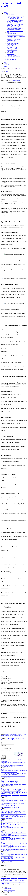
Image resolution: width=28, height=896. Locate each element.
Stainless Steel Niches (12, 48)
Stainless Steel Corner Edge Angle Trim (16, 36)
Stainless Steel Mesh (11, 40)
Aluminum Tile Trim (11, 33)
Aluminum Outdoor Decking (13, 56)
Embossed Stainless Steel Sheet (14, 21)
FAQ (9, 64)
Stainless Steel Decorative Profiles (15, 35)
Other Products (10, 51)
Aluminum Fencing (11, 55)
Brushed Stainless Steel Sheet (13, 25)
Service (11, 59)
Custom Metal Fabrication (13, 43)
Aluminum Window (11, 44)
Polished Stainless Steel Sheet (14, 18)
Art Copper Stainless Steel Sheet (14, 17)
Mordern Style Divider (12, 47)
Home (5, 12)
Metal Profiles (10, 32)
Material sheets (10, 14)
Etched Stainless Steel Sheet (13, 22)
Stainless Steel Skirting (12, 37)
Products (6, 13)
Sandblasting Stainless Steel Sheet (15, 28)
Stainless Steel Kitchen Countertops (15, 24)
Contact (5, 66)
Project (15, 59)
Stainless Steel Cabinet (12, 50)
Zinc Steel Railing (11, 54)
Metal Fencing (10, 52)
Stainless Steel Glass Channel (13, 39)
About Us (20, 878)
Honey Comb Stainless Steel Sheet (15, 31)
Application (6, 59)
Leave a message (16, 80)
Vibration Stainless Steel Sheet (14, 27)
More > (2, 769)
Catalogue (6, 60)
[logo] (14, 4)
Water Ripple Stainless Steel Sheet (15, 20)
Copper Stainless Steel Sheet (13, 29)
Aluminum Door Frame (12, 46)
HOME (2, 71)
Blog (5, 62)
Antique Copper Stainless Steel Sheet (15, 16)
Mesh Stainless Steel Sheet (13, 41)
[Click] (18, 754)
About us (6, 64)
